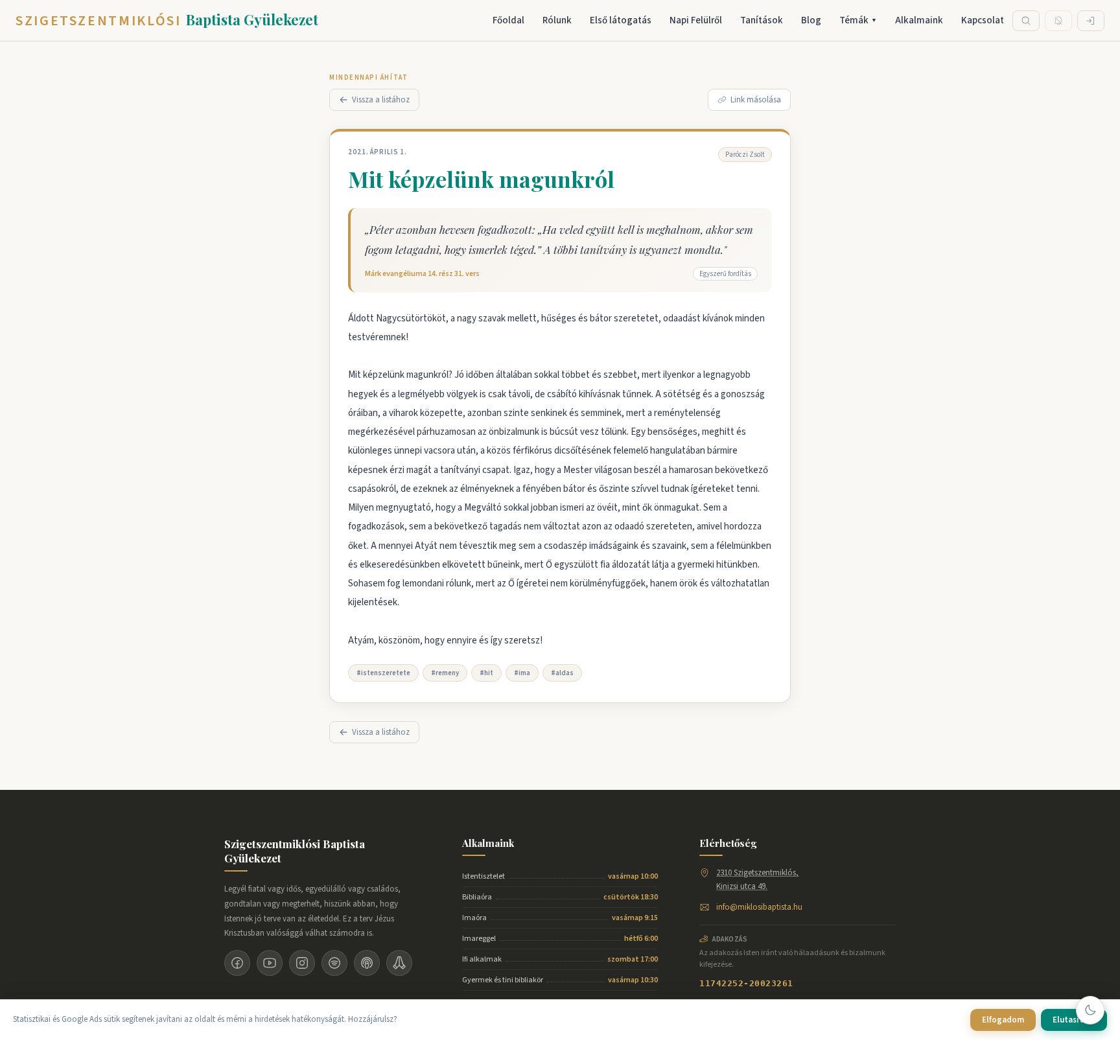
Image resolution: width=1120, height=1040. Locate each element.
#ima (522, 673)
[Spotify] (334, 963)
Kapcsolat (982, 20)
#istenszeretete (383, 673)
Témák (858, 20)
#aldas (562, 673)
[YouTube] (270, 963)
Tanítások (761, 20)
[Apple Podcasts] (367, 963)
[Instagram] (302, 963)
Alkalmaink (919, 20)
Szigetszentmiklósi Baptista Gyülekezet (294, 851)
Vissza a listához (381, 100)
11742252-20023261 (746, 983)
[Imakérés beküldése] (399, 963)
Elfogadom (1003, 1020)
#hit (486, 673)
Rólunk (557, 20)
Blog (811, 20)
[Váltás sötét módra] (1090, 1010)
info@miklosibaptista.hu (759, 907)
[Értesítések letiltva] (1058, 20)
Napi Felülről (696, 20)
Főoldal (508, 20)
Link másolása (755, 100)
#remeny (445, 673)
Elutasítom (1074, 1020)
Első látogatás (620, 20)
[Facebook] (237, 963)
